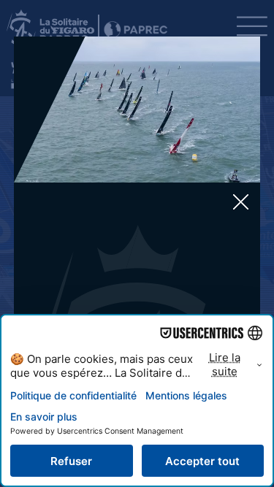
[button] (240, 202)
